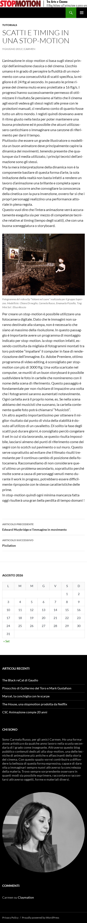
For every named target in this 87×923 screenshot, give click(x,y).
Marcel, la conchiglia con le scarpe (26, 696)
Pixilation (17, 542)
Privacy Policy (10, 917)
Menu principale (81, 12)
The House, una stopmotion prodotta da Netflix (34, 704)
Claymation (26, 897)
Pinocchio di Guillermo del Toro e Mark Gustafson (36, 688)
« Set (6, 641)
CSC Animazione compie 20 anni (24, 712)
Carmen (29, 49)
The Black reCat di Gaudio (20, 680)
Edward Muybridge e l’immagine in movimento (34, 527)
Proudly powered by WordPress (40, 917)
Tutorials (9, 25)
